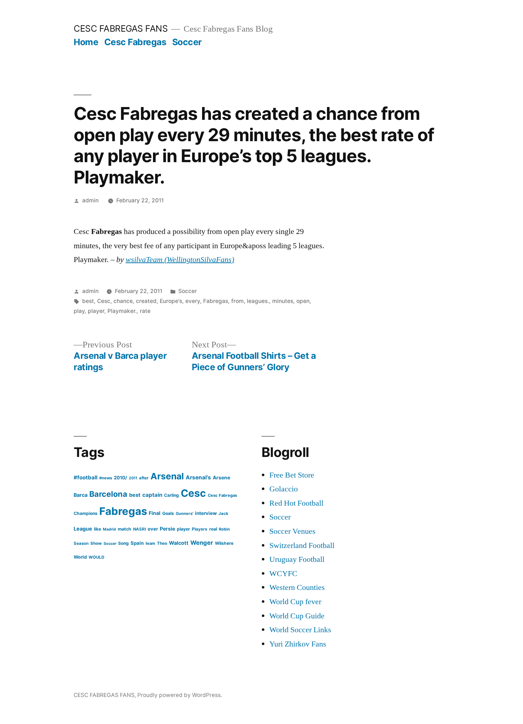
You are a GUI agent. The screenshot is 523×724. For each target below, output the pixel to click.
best (88, 301)
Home (86, 42)
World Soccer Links (300, 630)
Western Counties (297, 587)
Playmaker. (122, 311)
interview (206, 513)
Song (123, 543)
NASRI (139, 529)
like (97, 529)
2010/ (120, 477)
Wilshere (224, 543)
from (237, 301)
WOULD (96, 557)
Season (81, 543)
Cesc (103, 301)
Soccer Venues (292, 531)
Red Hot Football (296, 503)
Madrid (109, 529)
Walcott (179, 543)
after (144, 477)
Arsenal (167, 476)
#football (85, 477)
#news (105, 477)
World (80, 557)
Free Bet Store (291, 475)
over (153, 529)
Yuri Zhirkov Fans (297, 644)
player (96, 311)
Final (154, 513)
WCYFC (283, 574)
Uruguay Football (296, 559)
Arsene (221, 477)
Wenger (201, 542)
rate (145, 311)
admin (90, 200)
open (303, 301)
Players (199, 529)
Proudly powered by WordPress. (179, 695)
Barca (81, 495)
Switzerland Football (301, 545)
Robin (224, 529)
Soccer (187, 42)
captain (152, 494)
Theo (162, 543)
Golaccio (283, 489)
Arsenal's (198, 477)
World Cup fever (295, 602)
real (213, 529)
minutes (282, 301)
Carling (171, 495)
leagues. (258, 301)
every (192, 301)
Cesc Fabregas (135, 42)
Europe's (171, 301)
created (146, 301)
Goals (168, 513)
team (150, 543)
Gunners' (184, 513)
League (83, 529)
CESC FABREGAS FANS (121, 28)
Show (96, 543)
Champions (85, 513)
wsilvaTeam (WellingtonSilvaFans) (180, 260)
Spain (137, 543)
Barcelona (108, 494)
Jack (223, 513)
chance (123, 301)
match (124, 529)
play (79, 311)
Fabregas (215, 301)
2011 (133, 478)
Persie (167, 529)
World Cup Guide (296, 616)
